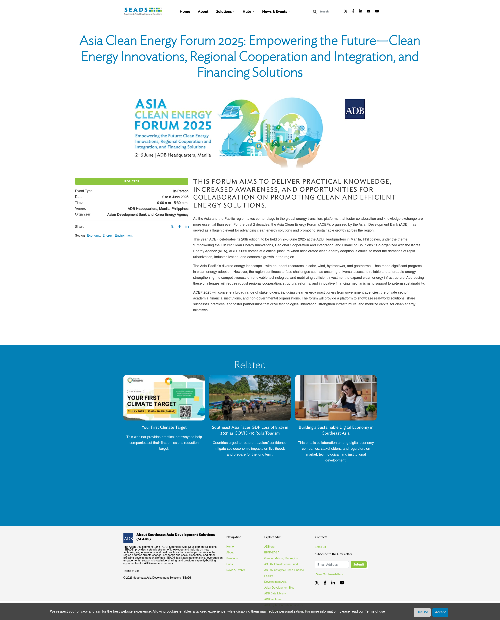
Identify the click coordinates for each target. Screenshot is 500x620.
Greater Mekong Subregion (281, 558)
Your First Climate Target (164, 427)
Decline (422, 612)
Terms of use (131, 571)
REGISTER (131, 181)
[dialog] (250, 611)
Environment (123, 235)
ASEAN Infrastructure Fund (281, 564)
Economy (93, 235)
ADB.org (269, 546)
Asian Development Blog (279, 587)
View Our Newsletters (331, 574)
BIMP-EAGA (271, 552)
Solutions (224, 11)
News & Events (274, 11)
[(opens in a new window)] (345, 11)
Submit (358, 564)
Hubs (247, 11)
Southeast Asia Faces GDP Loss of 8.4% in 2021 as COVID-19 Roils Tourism (250, 430)
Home (185, 11)
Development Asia (275, 582)
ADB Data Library (275, 593)
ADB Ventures (272, 599)
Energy (107, 235)
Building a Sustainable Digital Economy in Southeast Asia (336, 430)
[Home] (143, 11)
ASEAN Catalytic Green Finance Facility (284, 573)
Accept (440, 612)
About (203, 11)
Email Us (320, 547)
